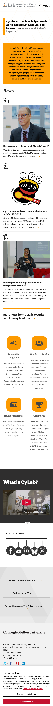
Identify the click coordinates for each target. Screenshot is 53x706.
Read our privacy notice (33, 689)
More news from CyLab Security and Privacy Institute (23, 316)
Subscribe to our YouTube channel (27, 609)
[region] (26, 686)
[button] (44, 5)
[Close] (50, 669)
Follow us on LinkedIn (26, 582)
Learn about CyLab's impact (26, 29)
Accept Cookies (26, 701)
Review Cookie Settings (26, 694)
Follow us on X (26, 595)
